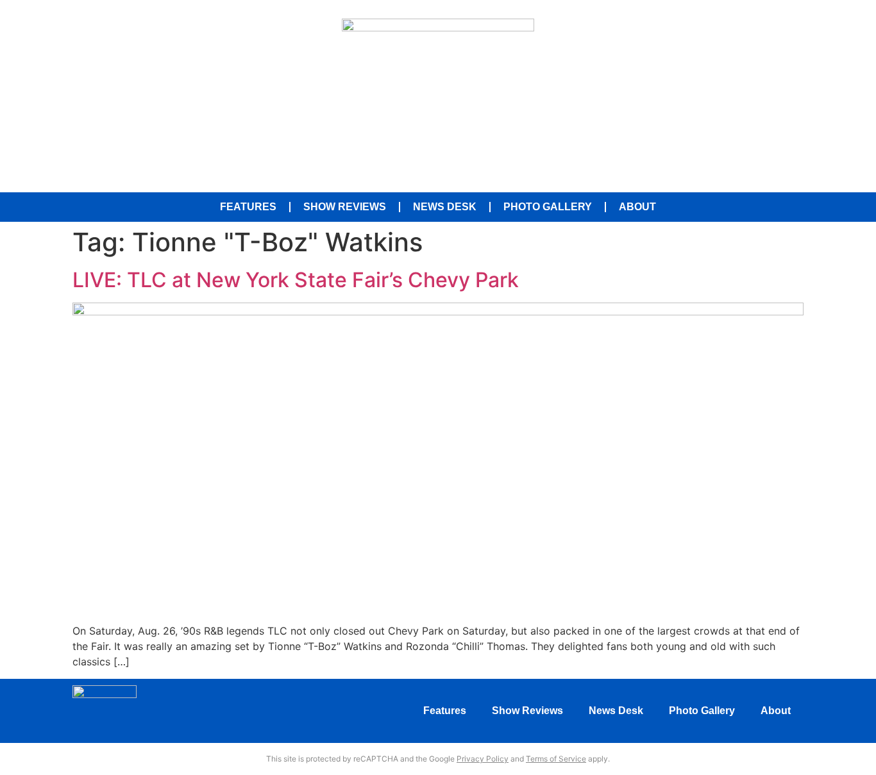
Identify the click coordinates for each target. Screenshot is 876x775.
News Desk (444, 206)
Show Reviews (344, 206)
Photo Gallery (547, 206)
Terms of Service (556, 758)
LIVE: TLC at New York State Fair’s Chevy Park (295, 279)
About (637, 206)
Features (248, 206)
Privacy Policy (483, 758)
